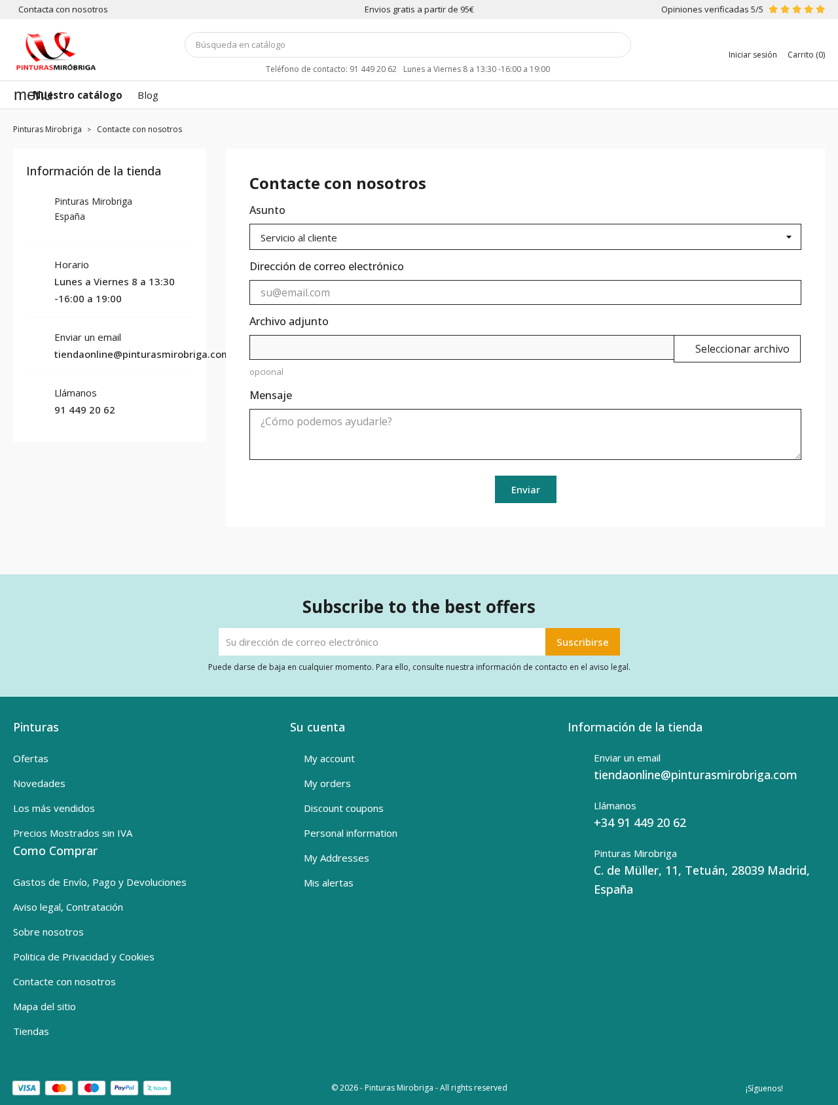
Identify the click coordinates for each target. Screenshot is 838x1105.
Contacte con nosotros (64, 981)
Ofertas (30, 758)
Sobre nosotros (48, 931)
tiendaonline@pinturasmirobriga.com (142, 353)
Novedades (39, 783)
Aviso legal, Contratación (68, 906)
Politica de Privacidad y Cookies (84, 956)
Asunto (267, 210)
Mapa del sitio (44, 1006)
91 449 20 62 (84, 409)
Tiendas (31, 1031)
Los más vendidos (54, 808)
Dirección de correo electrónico (326, 266)
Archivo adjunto (289, 321)
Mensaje (270, 395)
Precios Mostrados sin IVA (72, 832)
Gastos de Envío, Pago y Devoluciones (100, 881)
